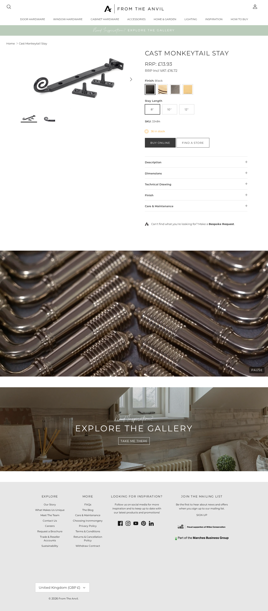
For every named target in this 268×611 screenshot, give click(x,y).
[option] (78, 79)
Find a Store (193, 142)
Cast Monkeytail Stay (33, 43)
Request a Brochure (49, 531)
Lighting (190, 19)
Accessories (136, 19)
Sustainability (49, 545)
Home (10, 43)
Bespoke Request (221, 224)
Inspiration (214, 19)
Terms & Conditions (88, 531)
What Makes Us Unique (49, 510)
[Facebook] (120, 523)
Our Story (50, 504)
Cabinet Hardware (105, 19)
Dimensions (153, 173)
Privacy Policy (88, 525)
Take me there (134, 441)
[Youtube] (135, 523)
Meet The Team (49, 515)
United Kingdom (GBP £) (59, 588)
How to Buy (239, 19)
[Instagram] (128, 523)
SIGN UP (201, 515)
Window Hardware (67, 19)
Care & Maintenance (159, 206)
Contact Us (50, 520)
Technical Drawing (158, 184)
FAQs (87, 504)
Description (153, 162)
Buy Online (160, 142)
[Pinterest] (143, 523)
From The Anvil (68, 598)
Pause (257, 370)
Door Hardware (32, 19)
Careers (50, 525)
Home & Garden (165, 19)
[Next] (131, 79)
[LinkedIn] (151, 523)
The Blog (87, 510)
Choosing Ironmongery (88, 520)
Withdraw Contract (88, 545)
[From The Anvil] (134, 8)
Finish (149, 195)
